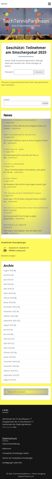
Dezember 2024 (10, 361)
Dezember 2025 (10, 307)
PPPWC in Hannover (17, 250)
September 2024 (10, 375)
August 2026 (8, 270)
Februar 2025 (9, 352)
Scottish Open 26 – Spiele (14, 149)
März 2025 (8, 348)
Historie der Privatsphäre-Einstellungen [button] (17, 458)
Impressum (6, 448)
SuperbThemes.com (26, 476)
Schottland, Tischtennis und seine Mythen (20, 120)
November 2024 (10, 366)
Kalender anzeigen (8, 255)
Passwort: (9, 72)
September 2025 (10, 320)
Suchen (6, 99)
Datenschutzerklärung (10, 444)
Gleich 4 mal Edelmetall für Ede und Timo (20, 134)
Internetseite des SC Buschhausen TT (17, 419)
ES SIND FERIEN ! (10, 178)
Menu (4, 4)
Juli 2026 (7, 275)
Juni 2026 (7, 279)
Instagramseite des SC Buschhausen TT (17, 422)
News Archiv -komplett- (17, 392)
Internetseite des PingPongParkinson (16, 424)
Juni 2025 (7, 334)
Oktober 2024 (9, 370)
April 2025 (7, 343)
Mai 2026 (7, 284)
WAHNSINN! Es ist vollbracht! (15, 225)
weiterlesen (16, 128)
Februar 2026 (9, 298)
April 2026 (7, 289)
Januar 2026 (8, 302)
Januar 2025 (8, 357)
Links (14, 427)
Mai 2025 (7, 339)
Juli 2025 (7, 330)
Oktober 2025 (9, 316)
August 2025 (8, 325)
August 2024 (8, 380)
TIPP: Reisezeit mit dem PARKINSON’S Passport (22, 193)
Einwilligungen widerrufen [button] (12, 463)
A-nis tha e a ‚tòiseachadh (14, 164)
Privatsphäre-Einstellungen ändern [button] (15, 453)
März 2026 (8, 293)
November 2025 (10, 311)
